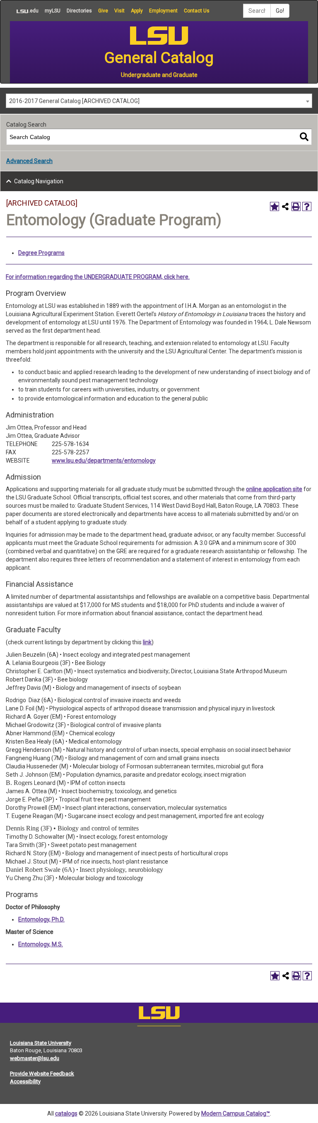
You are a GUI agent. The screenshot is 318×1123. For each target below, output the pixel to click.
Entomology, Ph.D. (41, 919)
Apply (137, 11)
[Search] (304, 137)
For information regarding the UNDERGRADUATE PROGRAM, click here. (98, 277)
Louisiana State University (40, 1043)
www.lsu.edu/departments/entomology (104, 460)
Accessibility (25, 1081)
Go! (280, 10)
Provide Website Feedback (42, 1073)
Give (103, 11)
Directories (79, 11)
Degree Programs (41, 253)
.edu (24, 10)
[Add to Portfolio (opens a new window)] (274, 206)
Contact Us (197, 11)
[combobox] (159, 101)
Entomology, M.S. (40, 944)
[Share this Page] (285, 206)
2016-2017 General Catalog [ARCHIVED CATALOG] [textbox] (74, 101)
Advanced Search (29, 161)
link (147, 642)
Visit (119, 11)
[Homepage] (159, 1015)
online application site (274, 489)
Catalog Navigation (38, 181)
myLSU (52, 11)
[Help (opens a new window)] (306, 206)
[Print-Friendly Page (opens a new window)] (296, 206)
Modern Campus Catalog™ (235, 1113)
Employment (163, 11)
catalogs (66, 1113)
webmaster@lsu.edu (34, 1058)
